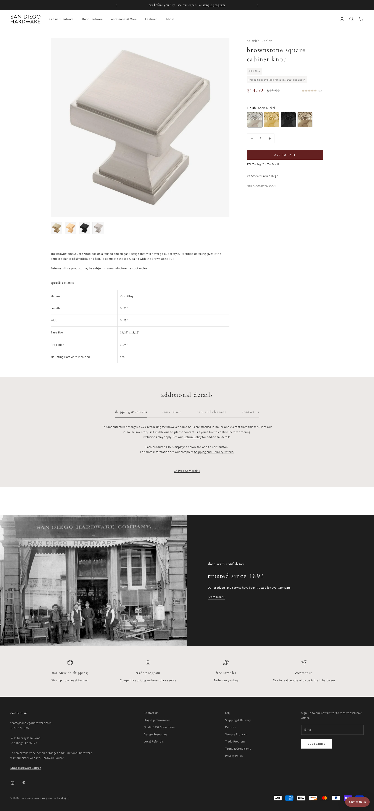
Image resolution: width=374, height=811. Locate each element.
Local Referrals (154, 741)
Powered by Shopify (58, 798)
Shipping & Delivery (238, 720)
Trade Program (148, 673)
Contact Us (303, 673)
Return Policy (193, 437)
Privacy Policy (234, 756)
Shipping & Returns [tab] (131, 412)
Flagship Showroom (157, 720)
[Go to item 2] (70, 228)
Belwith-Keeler (259, 41)
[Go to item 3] (84, 228)
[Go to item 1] (57, 228)
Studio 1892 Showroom (159, 727)
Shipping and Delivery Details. (214, 452)
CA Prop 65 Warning (187, 471)
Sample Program (236, 734)
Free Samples (226, 673)
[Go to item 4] (98, 228)
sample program (214, 5)
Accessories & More (124, 19)
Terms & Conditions (238, 748)
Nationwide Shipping (70, 673)
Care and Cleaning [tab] (212, 412)
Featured (151, 19)
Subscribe (317, 744)
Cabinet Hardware (61, 19)
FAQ (227, 713)
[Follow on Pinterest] (24, 783)
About (170, 19)
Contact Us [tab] (250, 412)
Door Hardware (92, 19)
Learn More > (216, 597)
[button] (357, 802)
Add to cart (285, 155)
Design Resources (155, 734)
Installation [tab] (172, 412)
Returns (230, 727)
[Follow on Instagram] (12, 783)
